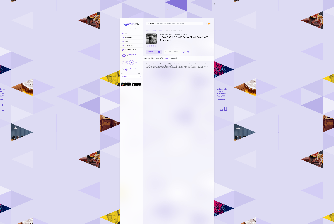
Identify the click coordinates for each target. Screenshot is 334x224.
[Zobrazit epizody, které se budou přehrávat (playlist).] (139, 69)
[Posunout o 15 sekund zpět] (123, 62)
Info (166, 58)
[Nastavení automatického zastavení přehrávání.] (130, 69)
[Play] (131, 62)
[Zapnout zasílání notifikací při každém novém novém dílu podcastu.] (188, 52)
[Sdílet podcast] (184, 52)
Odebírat (151, 51)
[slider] (125, 73)
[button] (131, 38)
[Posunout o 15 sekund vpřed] (127, 62)
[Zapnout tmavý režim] (207, 23)
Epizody (148, 58)
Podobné (173, 58)
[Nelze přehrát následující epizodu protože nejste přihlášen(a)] (136, 62)
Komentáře (159, 58)
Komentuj (124, 76)
